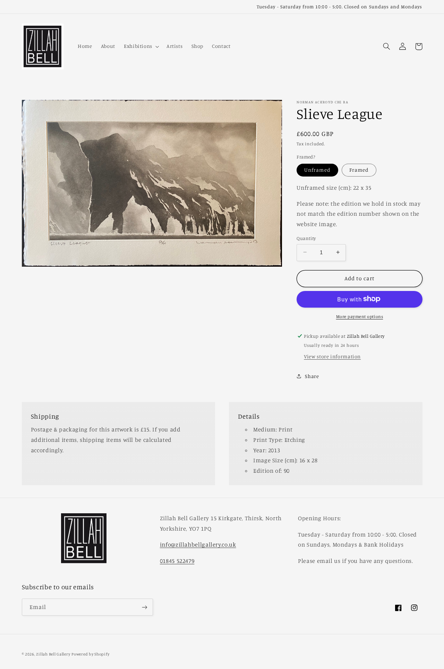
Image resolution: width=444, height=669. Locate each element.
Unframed (317, 170)
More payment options (359, 316)
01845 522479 (177, 560)
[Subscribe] (144, 607)
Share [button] (312, 376)
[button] (140, 46)
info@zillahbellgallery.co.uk (198, 544)
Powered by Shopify (90, 654)
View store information (332, 356)
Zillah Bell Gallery (53, 654)
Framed (359, 170)
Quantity (306, 238)
